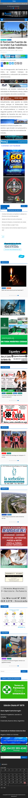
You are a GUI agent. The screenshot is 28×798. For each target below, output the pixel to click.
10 (5, 777)
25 (9, 782)
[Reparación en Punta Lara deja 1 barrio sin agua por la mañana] (14, 276)
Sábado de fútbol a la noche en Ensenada (12, 219)
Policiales (5, 658)
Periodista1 (12, 50)
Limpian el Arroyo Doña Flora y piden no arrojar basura (4, 208)
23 (1, 782)
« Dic (2, 787)
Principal (14, 393)
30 (1, 784)
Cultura (4, 393)
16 (1, 779)
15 (24, 777)
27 (17, 782)
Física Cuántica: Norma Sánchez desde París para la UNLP (14, 229)
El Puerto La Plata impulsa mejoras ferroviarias (13, 516)
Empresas (5, 288)
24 (5, 782)
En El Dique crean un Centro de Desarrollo (24, 206)
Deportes (4, 447)
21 (20, 779)
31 (5, 784)
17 (5, 779)
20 (17, 779)
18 (9, 779)
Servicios (15, 288)
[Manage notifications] (25, 783)
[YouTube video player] (8, 206)
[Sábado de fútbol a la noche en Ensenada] (14, 438)
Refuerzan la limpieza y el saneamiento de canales (14, 222)
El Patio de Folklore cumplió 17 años (10, 225)
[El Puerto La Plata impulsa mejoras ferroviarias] (14, 502)
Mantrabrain (14, 796)
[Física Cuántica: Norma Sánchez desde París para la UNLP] (14, 381)
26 (13, 782)
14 (20, 777)
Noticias (9, 39)
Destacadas (3, 39)
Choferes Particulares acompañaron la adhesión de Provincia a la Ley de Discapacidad (14, 215)
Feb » (5, 787)
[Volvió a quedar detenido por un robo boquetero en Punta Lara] (14, 646)
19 (13, 779)
